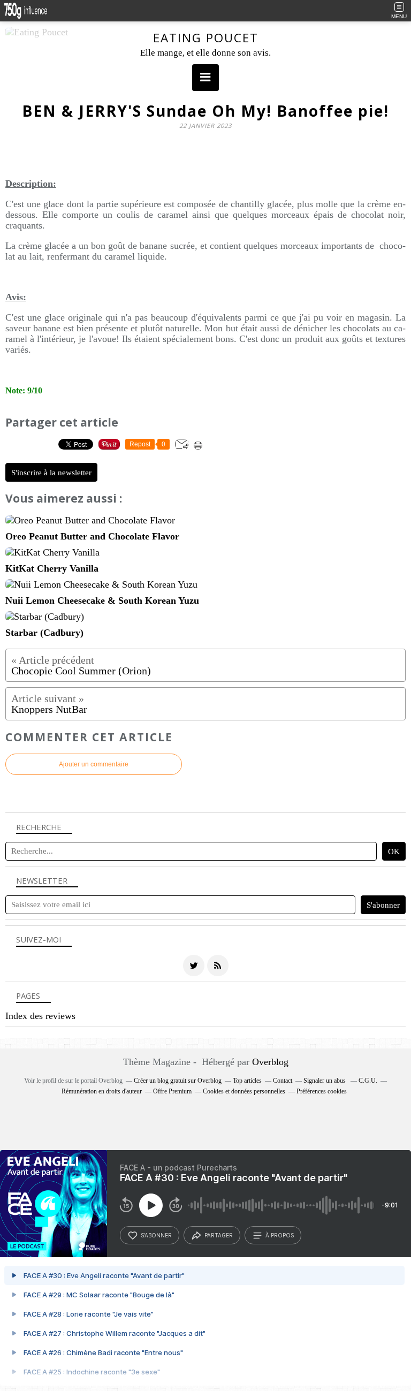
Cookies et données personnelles (244, 1091)
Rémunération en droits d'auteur (102, 1091)
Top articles (247, 1080)
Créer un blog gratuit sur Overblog (178, 1080)
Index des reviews (40, 1015)
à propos (279, 1235)
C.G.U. (368, 1080)
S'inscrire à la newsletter (51, 472)
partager (218, 1235)
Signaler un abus (325, 1080)
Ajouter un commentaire (93, 764)
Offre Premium (172, 1091)
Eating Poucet (205, 37)
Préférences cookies (321, 1091)
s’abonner (156, 1235)
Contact (282, 1080)
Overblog (270, 1061)
